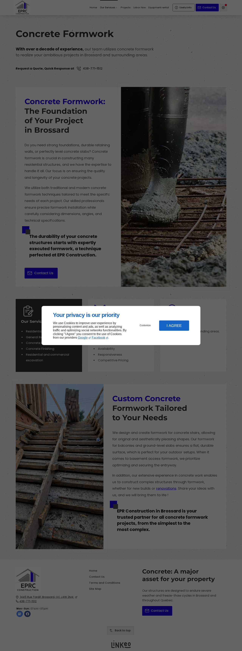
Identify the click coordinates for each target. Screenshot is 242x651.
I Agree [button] (174, 326)
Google (83, 337)
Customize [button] (145, 325)
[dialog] (121, 325)
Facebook (98, 337)
